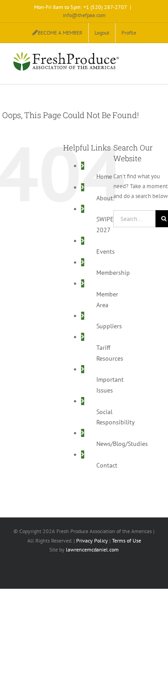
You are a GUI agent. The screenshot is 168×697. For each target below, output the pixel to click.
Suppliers (109, 326)
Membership (113, 273)
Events (105, 251)
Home (104, 176)
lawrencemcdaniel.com (92, 549)
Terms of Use (126, 540)
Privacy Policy (92, 540)
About (104, 198)
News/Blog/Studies (122, 444)
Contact (106, 465)
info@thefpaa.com (84, 15)
